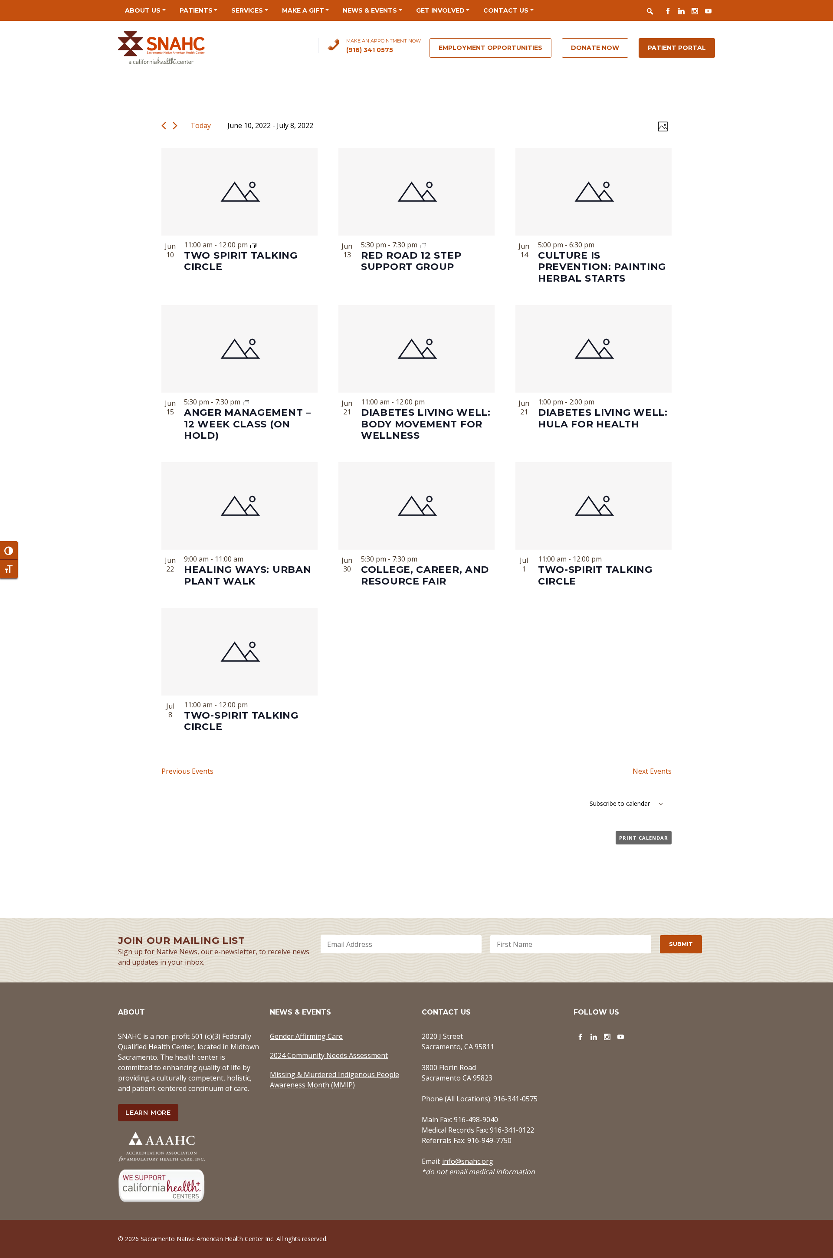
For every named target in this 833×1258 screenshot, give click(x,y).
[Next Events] (175, 126)
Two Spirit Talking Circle (241, 261)
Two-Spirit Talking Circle (595, 575)
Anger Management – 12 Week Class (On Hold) (247, 424)
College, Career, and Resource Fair (425, 575)
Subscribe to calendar (620, 803)
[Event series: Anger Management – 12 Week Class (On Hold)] (246, 402)
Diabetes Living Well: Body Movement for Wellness (426, 424)
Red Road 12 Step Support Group (411, 261)
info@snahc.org (467, 1161)
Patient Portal (677, 48)
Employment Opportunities (490, 48)
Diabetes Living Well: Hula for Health (603, 418)
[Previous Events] (163, 126)
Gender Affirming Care (306, 1036)
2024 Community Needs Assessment (329, 1055)
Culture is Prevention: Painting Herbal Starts (602, 267)
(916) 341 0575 (369, 50)
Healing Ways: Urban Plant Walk (247, 575)
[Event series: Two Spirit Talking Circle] (253, 245)
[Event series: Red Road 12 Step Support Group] (423, 245)
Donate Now (595, 48)
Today (200, 125)
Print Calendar (643, 837)
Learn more (148, 1113)
